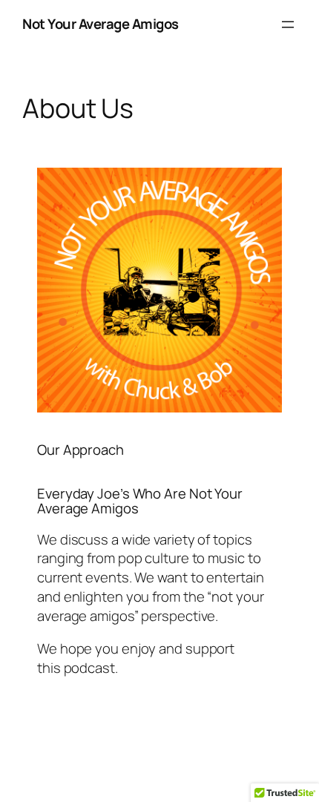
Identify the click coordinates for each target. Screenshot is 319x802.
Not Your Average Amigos (100, 23)
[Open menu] (288, 24)
